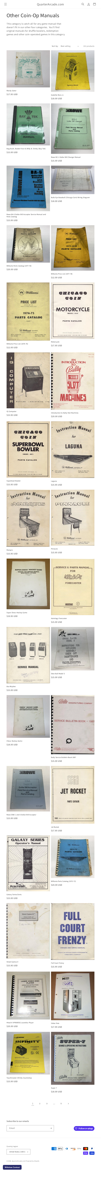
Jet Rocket (55, 827)
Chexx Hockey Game (14, 741)
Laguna (54, 481)
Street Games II (12, 962)
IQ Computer (11, 411)
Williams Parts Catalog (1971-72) (63, 881)
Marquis (10, 550)
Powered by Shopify (32, 1161)
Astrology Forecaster (59, 618)
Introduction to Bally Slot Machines (64, 413)
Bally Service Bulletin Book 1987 (63, 757)
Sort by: (55, 46)
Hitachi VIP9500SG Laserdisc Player (20, 1023)
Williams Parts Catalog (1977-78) (19, 266)
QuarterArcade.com (19, 1161)
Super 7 (54, 1088)
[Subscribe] (51, 1128)
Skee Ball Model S (58, 674)
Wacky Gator (11, 91)
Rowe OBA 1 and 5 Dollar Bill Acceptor (21, 815)
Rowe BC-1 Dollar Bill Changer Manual (66, 157)
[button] (5, 4)
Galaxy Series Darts (14, 895)
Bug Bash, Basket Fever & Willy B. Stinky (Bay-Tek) (26, 149)
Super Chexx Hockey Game (17, 613)
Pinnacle (54, 549)
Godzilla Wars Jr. (57, 95)
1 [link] (32, 1103)
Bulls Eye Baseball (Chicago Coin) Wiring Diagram (70, 197)
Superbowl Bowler (14, 481)
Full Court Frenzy (57, 963)
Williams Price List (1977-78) (61, 274)
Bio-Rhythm (11, 686)
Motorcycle (55, 342)
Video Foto (55, 1023)
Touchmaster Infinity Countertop (19, 1078)
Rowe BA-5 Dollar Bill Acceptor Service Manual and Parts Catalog (26, 215)
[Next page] (68, 1104)
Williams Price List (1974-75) (17, 344)
